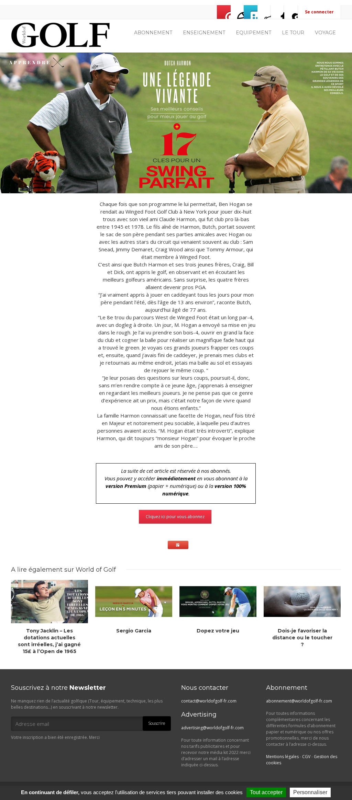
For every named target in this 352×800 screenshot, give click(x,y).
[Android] (291, 12)
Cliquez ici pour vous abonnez (175, 516)
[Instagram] (264, 12)
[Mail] (224, 12)
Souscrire (156, 723)
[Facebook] (237, 12)
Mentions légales (282, 756)
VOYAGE (325, 33)
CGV (306, 756)
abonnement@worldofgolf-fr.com (299, 701)
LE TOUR (293, 33)
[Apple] (277, 12)
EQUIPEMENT (253, 33)
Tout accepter (266, 792)
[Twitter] (250, 12)
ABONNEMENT (153, 33)
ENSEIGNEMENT (204, 33)
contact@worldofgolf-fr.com (208, 701)
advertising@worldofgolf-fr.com (212, 728)
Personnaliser (310, 792)
